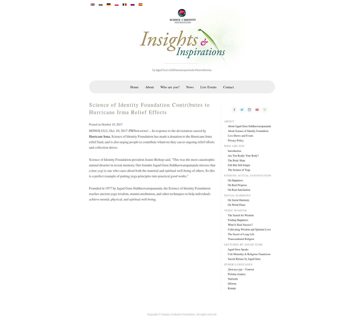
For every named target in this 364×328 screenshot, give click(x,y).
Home (134, 87)
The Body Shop (236, 160)
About (149, 87)
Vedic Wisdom (235, 210)
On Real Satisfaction (239, 189)
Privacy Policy (236, 140)
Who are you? (170, 87)
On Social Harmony (238, 200)
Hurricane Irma (99, 136)
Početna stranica (236, 274)
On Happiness (235, 180)
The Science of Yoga (239, 169)
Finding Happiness (238, 219)
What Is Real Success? (240, 224)
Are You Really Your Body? (243, 155)
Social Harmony (237, 195)
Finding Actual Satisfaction (247, 175)
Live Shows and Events (240, 135)
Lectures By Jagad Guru (243, 244)
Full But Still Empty (239, 165)
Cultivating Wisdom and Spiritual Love (249, 229)
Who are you (234, 146)
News (190, 87)
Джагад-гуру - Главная (241, 269)
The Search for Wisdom (241, 215)
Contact (228, 87)
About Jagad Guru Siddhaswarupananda (249, 126)
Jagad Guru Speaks (238, 249)
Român (232, 288)
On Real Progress (237, 185)
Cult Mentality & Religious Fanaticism (249, 254)
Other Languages (238, 264)
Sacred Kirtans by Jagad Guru (244, 258)
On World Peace (236, 204)
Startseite (233, 278)
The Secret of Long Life (241, 234)
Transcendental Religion (241, 238)
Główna (232, 283)
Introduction (234, 150)
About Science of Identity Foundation (248, 130)
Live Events (208, 87)
